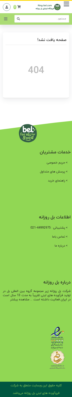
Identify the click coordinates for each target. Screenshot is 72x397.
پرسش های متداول (52, 172)
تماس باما (58, 237)
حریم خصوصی (56, 163)
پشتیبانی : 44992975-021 (48, 228)
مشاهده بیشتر (19, 299)
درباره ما (60, 246)
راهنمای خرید (56, 181)
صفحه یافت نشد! (51, 40)
